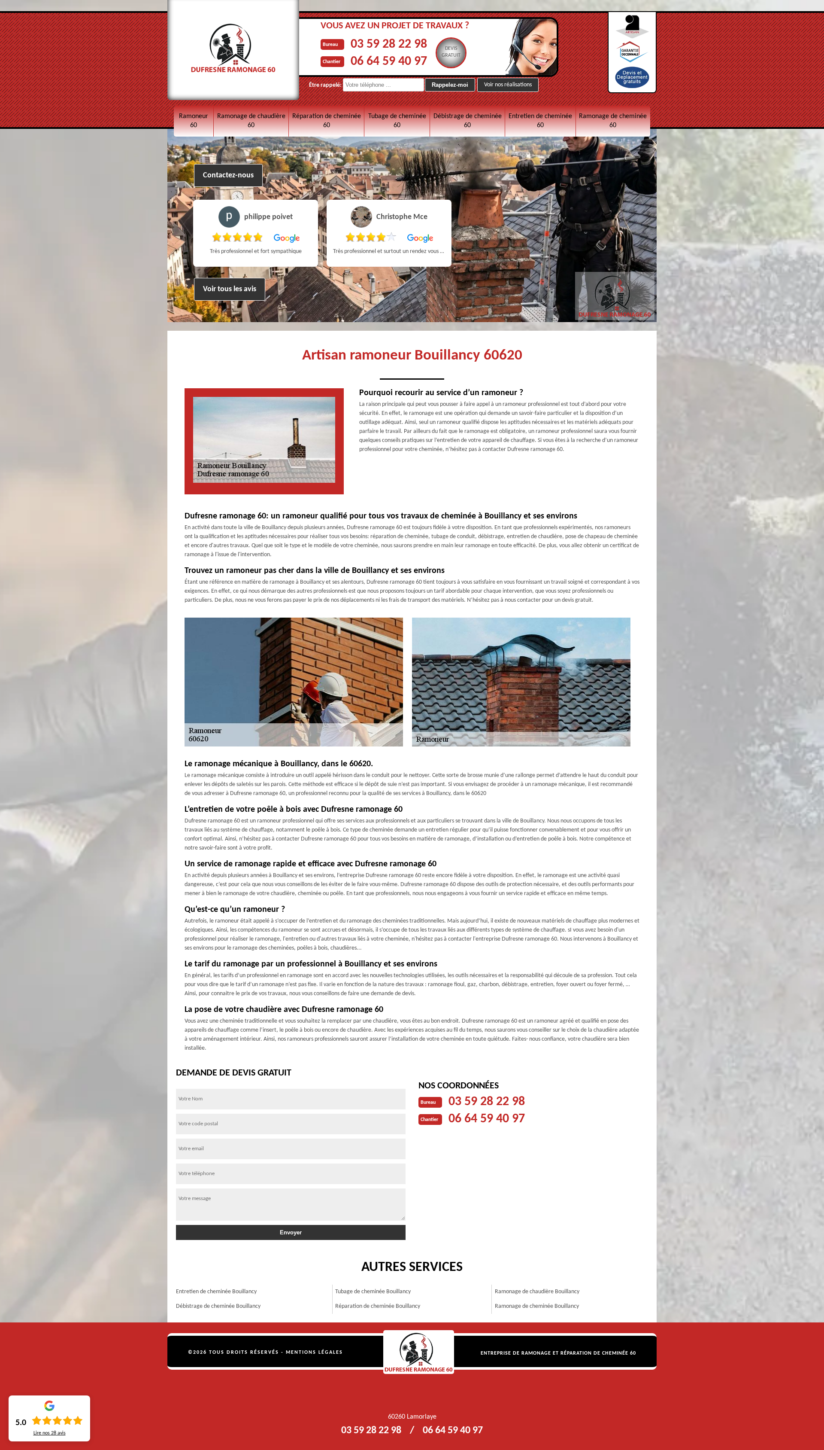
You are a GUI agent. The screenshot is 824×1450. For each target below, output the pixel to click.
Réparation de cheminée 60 (326, 121)
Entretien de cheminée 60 (540, 121)
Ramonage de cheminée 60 (613, 121)
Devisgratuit (451, 52)
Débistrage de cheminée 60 (467, 121)
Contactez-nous (228, 175)
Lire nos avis (49, 1433)
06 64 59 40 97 (389, 61)
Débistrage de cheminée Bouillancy (218, 1306)
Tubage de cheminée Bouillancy (373, 1292)
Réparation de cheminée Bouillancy (377, 1306)
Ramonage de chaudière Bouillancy (537, 1292)
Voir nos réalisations (508, 85)
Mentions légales (314, 1352)
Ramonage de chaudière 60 (251, 121)
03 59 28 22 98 (389, 44)
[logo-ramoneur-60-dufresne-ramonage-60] (418, 1352)
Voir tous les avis (229, 289)
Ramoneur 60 (193, 121)
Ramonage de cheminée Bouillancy (537, 1306)
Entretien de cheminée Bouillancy (216, 1292)
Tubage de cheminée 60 (397, 121)
